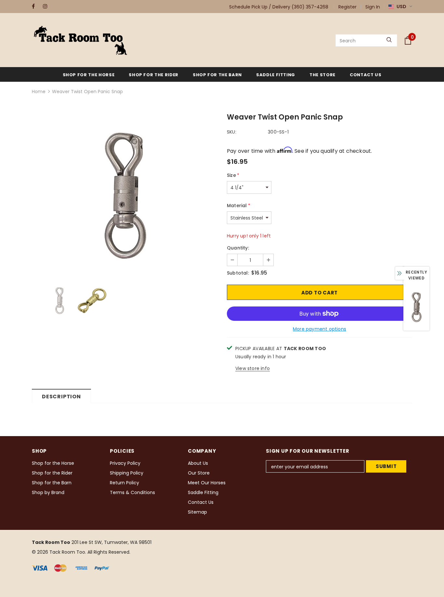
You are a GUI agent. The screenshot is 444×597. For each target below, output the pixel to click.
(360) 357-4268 (310, 7)
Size (233, 175)
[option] (124, 195)
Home (39, 91)
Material (238, 205)
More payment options (319, 329)
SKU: (231, 132)
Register (347, 7)
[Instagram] (47, 6)
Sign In (372, 7)
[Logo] (80, 40)
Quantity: (238, 248)
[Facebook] (36, 6)
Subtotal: (238, 273)
